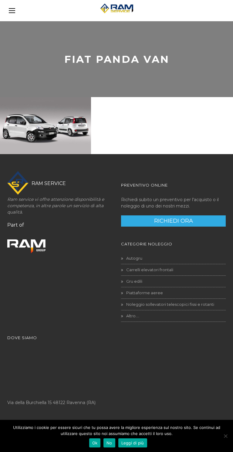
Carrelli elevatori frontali (149, 269)
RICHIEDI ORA (173, 221)
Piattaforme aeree (144, 292)
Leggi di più (132, 442)
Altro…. (132, 315)
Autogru (134, 258)
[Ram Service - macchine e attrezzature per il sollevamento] (116, 11)
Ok (95, 442)
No (109, 442)
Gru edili (134, 281)
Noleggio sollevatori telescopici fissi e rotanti (170, 304)
